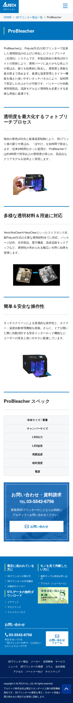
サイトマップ (52, 671)
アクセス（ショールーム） (54, 583)
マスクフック (14, 607)
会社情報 (60, 666)
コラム (49, 666)
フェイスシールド (16, 612)
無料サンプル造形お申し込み (54, 577)
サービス (60, 661)
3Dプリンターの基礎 (31, 666)
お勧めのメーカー (16, 586)
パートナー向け (34, 671)
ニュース (13, 666)
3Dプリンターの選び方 (19, 576)
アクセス (18, 671)
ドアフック (13, 602)
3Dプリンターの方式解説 (20, 581)
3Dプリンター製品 (18, 661)
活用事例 (48, 661)
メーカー (35, 661)
